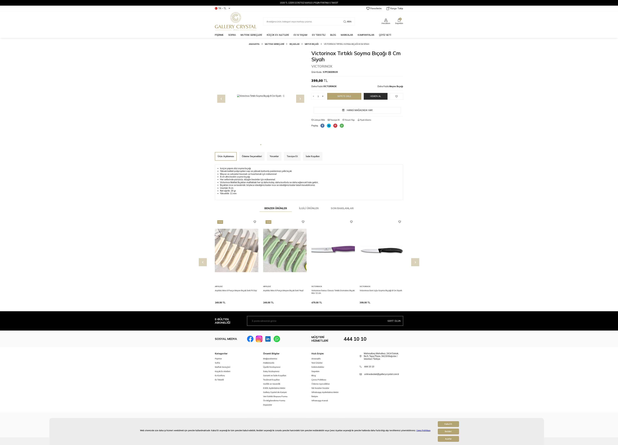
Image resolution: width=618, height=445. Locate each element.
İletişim (314, 396)
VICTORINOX (321, 66)
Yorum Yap (349, 120)
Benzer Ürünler (275, 208)
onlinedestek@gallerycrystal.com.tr (381, 374)
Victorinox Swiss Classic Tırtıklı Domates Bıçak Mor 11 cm (333, 291)
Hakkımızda (268, 363)
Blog (313, 375)
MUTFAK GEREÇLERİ (251, 34)
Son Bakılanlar (342, 208)
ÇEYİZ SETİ (385, 34)
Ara (349, 21)
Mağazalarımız (270, 358)
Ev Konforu (220, 375)
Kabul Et (448, 424)
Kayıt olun (394, 320)
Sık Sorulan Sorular (320, 388)
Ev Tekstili (219, 379)
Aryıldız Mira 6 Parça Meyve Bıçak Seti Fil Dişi (236, 290)
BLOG (333, 34)
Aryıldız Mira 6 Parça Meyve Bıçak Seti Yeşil (283, 290)
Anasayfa (254, 44)
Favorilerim (376, 8)
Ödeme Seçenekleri (252, 156)
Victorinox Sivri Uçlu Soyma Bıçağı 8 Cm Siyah (381, 290)
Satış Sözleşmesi (271, 371)
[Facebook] (250, 339)
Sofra (217, 363)
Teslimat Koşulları (271, 379)
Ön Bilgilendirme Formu (274, 400)
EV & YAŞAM (300, 34)
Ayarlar (448, 439)
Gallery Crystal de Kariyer (275, 392)
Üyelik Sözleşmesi (271, 367)
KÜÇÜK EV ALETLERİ (278, 34)
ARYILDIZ (219, 286)
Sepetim (315, 371)
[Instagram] (259, 339)
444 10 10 (355, 339)
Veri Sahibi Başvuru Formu (275, 396)
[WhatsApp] (277, 339)
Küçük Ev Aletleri (222, 371)
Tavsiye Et (335, 120)
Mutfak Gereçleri (222, 367)
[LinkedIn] (268, 339)
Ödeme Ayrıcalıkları (320, 384)
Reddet (448, 431)
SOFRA (232, 34)
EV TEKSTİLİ (318, 34)
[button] (260, 144)
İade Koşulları (313, 156)
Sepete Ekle (344, 96)
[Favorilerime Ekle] (255, 221)
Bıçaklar (294, 44)
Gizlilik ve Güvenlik (271, 384)
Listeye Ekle (319, 120)
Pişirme (218, 358)
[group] (261, 96)
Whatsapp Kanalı (319, 400)
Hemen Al (375, 96)
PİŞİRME (219, 34)
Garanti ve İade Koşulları (274, 375)
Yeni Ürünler (317, 363)
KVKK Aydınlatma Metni (274, 388)
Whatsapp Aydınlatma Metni (324, 392)
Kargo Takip (396, 8)
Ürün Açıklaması (226, 156)
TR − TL (222, 8)
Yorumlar (274, 156)
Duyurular (267, 405)
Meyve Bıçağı (311, 44)
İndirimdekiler (317, 367)
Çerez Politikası (423, 430)
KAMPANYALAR (366, 34)
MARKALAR (347, 34)
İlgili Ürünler (309, 208)
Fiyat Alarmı (365, 120)
